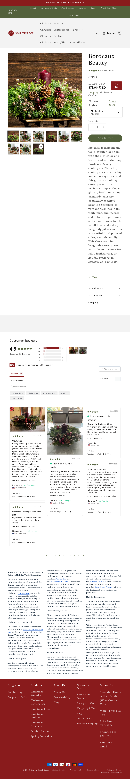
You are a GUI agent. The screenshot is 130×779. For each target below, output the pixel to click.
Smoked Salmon (40, 731)
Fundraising (67, 8)
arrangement (49, 393)
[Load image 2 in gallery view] (25, 136)
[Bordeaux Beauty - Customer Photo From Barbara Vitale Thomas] (73, 350)
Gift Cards (74, 15)
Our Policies (84, 718)
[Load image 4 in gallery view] (51, 136)
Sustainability (62, 697)
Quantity (93, 121)
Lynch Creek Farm (40, 770)
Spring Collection (41, 736)
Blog (56, 702)
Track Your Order (109, 8)
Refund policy (59, 770)
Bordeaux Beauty (19, 480)
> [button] (83, 555)
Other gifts (75, 42)
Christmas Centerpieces (39, 702)
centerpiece (17, 393)
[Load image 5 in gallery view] (64, 136)
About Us (59, 692)
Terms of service (95, 770)
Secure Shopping (87, 723)
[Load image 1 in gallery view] (13, 136)
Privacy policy (77, 770)
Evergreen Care (86, 703)
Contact (82, 8)
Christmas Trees (41, 709)
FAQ (93, 8)
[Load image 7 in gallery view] (13, 149)
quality (64, 393)
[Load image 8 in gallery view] (25, 149)
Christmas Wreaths (37, 693)
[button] (77, 30)
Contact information (111, 773)
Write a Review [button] (111, 369)
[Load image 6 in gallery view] (76, 136)
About (33, 8)
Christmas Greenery (37, 724)
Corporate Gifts (49, 8)
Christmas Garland (37, 716)
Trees (76, 30)
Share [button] (95, 277)
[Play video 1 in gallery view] (38, 149)
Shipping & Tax (86, 708)
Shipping (93, 92)
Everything (17, 398)
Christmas (33, 393)
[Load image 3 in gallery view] (38, 136)
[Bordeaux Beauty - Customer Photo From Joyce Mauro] (83, 350)
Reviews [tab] (14, 373)
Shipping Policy (114, 770)
